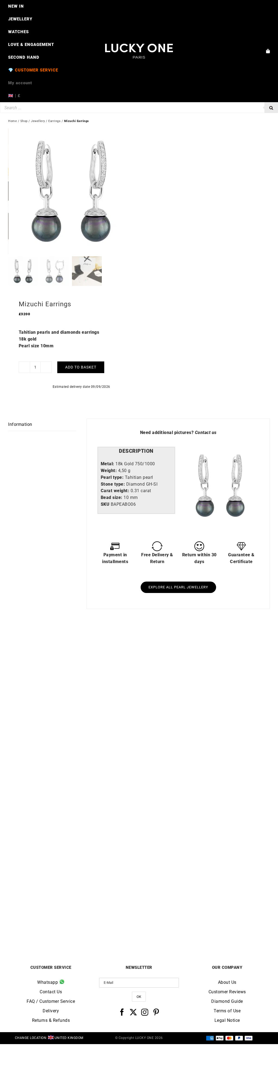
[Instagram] (145, 1012)
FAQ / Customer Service (51, 1001)
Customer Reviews (227, 991)
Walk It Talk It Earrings (204, 927)
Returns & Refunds (51, 1020)
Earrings (54, 121)
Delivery (51, 1010)
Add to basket (80, 367)
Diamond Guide (227, 1001)
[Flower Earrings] (204, 641)
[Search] (271, 107)
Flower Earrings (204, 772)
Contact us (206, 432)
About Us (227, 982)
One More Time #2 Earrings (73, 927)
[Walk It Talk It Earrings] (204, 797)
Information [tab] (20, 424)
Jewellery (38, 121)
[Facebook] (122, 1012)
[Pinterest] (156, 1012)
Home (12, 121)
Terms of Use (227, 1010)
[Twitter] (133, 1012)
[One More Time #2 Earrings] (73, 797)
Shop (24, 121)
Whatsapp (48, 982)
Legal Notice (227, 1020)
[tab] (136, 451)
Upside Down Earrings (73, 772)
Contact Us (51, 991)
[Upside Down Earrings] (73, 641)
